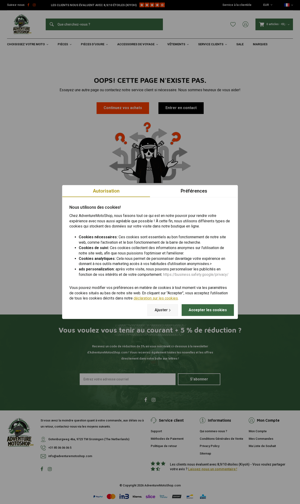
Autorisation (106, 191)
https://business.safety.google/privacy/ (196, 274)
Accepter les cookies (208, 310)
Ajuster (161, 310)
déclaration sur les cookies (156, 298)
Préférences (194, 191)
